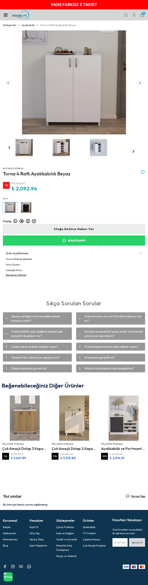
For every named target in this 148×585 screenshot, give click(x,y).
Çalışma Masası (91, 539)
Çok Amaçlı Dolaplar (94, 545)
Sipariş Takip (37, 539)
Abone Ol (137, 542)
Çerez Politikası (65, 527)
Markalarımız (10, 539)
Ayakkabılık (28, 25)
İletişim (7, 527)
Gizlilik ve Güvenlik (66, 539)
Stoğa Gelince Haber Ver (74, 229)
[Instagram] (13, 566)
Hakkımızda (9, 533)
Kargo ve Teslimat (66, 556)
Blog (5, 545)
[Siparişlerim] (134, 15)
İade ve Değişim (65, 533)
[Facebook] (5, 566)
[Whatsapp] (29, 566)
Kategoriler (10, 25)
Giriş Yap (35, 533)
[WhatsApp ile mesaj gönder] (8, 576)
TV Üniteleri (89, 533)
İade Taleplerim (38, 545)
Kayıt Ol (34, 527)
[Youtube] (21, 566)
